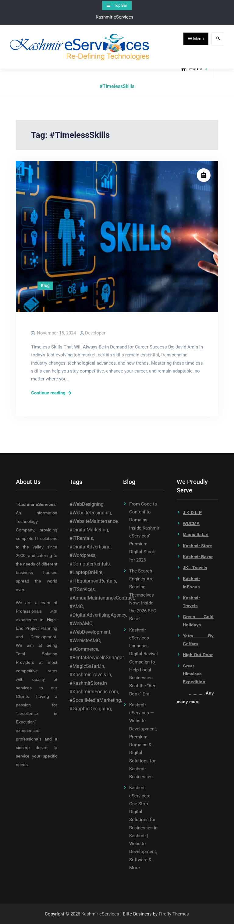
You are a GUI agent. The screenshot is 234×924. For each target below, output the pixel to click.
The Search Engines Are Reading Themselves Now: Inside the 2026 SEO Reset (142, 595)
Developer (95, 333)
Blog (45, 285)
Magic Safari (195, 534)
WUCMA (191, 523)
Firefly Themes (174, 914)
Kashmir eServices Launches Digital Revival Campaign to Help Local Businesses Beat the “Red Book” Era (143, 662)
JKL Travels (195, 567)
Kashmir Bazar (198, 556)
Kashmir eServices (100, 914)
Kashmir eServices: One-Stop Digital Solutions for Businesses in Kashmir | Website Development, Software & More (143, 827)
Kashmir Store (197, 545)
